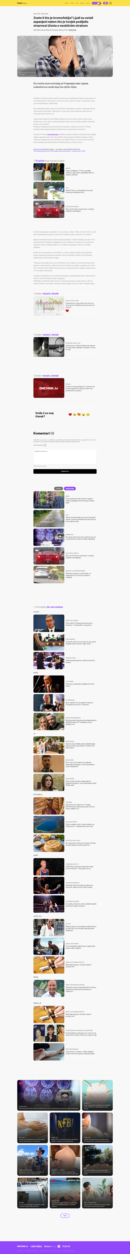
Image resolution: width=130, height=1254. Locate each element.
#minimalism (55, 151)
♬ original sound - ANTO (77, 151)
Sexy (87, 3)
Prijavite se (65, 471)
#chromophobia (38, 151)
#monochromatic (64, 151)
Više (65, 1216)
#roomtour (47, 151)
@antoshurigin (38, 149)
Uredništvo (20, 1250)
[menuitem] (111, 3)
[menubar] (111, 3)
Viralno (67, 3)
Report (82, 3)
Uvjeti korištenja (44, 1250)
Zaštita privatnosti (56, 1250)
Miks (72, 3)
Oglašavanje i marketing (31, 1250)
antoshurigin (53, 134)
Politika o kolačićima (68, 1250)
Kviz (77, 3)
